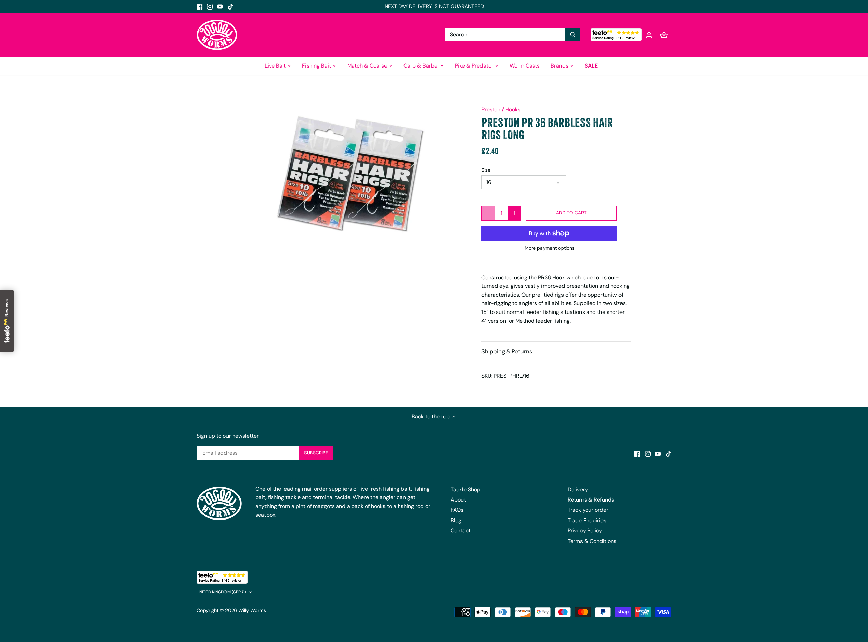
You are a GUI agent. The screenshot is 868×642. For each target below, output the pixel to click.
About (458, 499)
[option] (351, 172)
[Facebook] (199, 6)
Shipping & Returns (506, 351)
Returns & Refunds (591, 499)
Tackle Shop (465, 489)
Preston (490, 109)
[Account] (649, 34)
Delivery (578, 489)
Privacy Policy (585, 530)
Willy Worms (252, 610)
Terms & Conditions (592, 541)
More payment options (549, 248)
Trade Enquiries (587, 520)
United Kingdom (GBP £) (221, 592)
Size (485, 170)
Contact (461, 530)
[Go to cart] (664, 34)
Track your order (588, 509)
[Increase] (514, 213)
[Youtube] (220, 6)
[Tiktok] (230, 6)
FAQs (457, 509)
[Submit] (572, 34)
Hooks (512, 109)
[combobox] (505, 34)
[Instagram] (210, 6)
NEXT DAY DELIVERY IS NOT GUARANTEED (434, 6)
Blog (456, 520)
